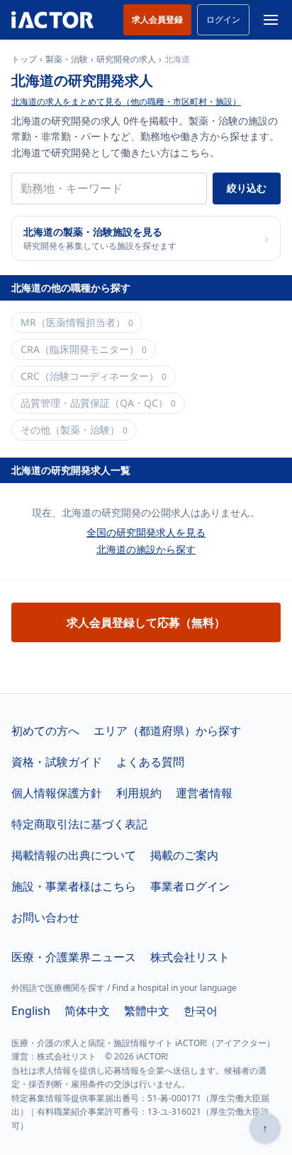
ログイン (223, 19)
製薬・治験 (66, 59)
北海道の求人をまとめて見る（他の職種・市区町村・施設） (126, 101)
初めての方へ (45, 730)
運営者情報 (204, 793)
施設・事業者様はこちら (73, 886)
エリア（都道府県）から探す (167, 730)
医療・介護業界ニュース (73, 957)
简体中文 (87, 1010)
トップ (24, 59)
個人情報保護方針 (56, 793)
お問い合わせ (45, 917)
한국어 (201, 1010)
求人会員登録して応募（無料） (146, 622)
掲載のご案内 (184, 855)
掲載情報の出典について (73, 855)
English (30, 1010)
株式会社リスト (190, 957)
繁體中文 (146, 1010)
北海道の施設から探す (146, 549)
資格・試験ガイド (56, 762)
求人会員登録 (157, 19)
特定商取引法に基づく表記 (79, 824)
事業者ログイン (190, 886)
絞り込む (246, 188)
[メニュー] (270, 19)
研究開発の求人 (126, 59)
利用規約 (139, 793)
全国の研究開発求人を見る (146, 532)
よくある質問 (150, 762)
